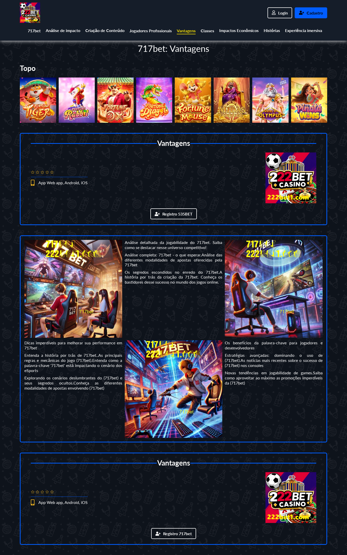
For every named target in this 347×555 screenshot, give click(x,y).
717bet (34, 30)
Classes (207, 30)
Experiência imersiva (303, 30)
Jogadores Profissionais (151, 30)
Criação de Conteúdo (104, 30)
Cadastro (315, 12)
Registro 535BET (177, 213)
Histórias (272, 30)
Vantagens (186, 30)
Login (283, 12)
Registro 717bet (177, 533)
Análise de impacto (63, 30)
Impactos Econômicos (239, 30)
